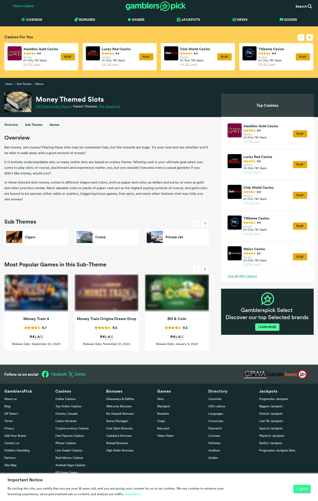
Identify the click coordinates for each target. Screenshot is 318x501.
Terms (8, 421)
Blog (7, 406)
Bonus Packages (117, 421)
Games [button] (138, 19)
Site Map (10, 465)
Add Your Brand (15, 436)
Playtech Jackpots (271, 436)
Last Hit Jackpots (271, 421)
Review (27, 57)
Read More (133, 494)
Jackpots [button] (190, 19)
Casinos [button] (34, 19)
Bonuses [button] (87, 19)
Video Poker (165, 436)
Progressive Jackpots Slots (277, 450)
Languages (215, 414)
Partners (10, 458)
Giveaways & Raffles (120, 399)
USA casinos (216, 406)
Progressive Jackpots (273, 399)
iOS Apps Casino (66, 472)
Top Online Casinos (68, 406)
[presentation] (301, 37)
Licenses (214, 436)
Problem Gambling (16, 450)
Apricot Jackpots (271, 428)
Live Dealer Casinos (68, 450)
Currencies (215, 421)
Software (214, 443)
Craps (161, 421)
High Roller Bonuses (119, 450)
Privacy (9, 428)
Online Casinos (65, 399)
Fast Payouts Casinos (69, 436)
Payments (215, 428)
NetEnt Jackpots (270, 443)
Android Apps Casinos (70, 465)
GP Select (11, 414)
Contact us (11, 443)
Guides (290, 19)
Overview (11, 125)
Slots (160, 399)
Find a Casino (23, 6)
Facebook (59, 374)
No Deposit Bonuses (120, 414)
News (242, 19)
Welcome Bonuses (119, 406)
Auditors (214, 450)
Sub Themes (34, 125)
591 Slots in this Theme (53, 106)
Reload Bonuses (117, 443)
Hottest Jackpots (271, 414)
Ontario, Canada (66, 414)
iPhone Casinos (65, 443)
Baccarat (163, 428)
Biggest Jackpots (271, 406)
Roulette (163, 414)
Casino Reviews (66, 421)
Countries (215, 399)
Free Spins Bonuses (119, 428)
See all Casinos (242, 276)
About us (10, 399)
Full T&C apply (32, 64)
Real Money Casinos (69, 458)
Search (302, 6)
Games (54, 125)
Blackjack (163, 406)
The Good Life (109, 106)
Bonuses (114, 391)
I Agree (302, 489)
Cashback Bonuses (119, 436)
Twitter (80, 374)
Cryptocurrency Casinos (72, 428)
